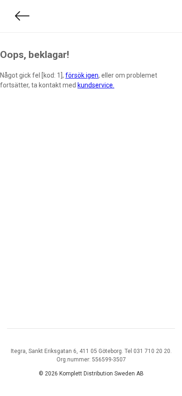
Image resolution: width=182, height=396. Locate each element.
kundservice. (95, 85)
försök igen (81, 75)
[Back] (22, 16)
